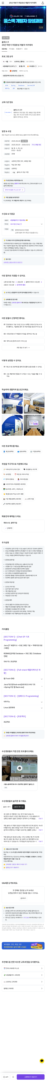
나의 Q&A (26, 917)
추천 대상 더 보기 (22, 348)
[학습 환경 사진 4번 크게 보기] (34, 425)
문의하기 (23, 898)
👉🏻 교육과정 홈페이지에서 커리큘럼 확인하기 (16, 736)
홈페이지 (16, 183)
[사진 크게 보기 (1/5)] (23, 19)
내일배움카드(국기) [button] (9, 66)
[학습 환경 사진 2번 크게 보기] (34, 403)
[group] (13, 806)
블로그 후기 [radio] (6, 807)
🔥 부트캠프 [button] (31, 66)
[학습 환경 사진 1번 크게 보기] (12, 403)
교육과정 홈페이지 (17, 302)
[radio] (18, 806)
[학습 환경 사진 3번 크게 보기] (12, 425)
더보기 (41, 819)
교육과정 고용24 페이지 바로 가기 (16, 864)
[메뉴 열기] (3, 3)
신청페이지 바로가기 (30, 1077)
